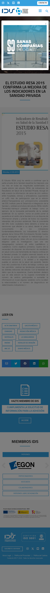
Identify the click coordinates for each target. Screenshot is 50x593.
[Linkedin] (18, 2)
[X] (8, 2)
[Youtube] (13, 2)
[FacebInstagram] (3, 2)
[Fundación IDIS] (15, 11)
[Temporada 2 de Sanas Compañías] (25, 46)
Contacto (42, 3)
